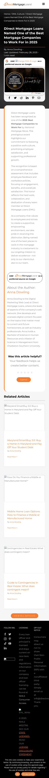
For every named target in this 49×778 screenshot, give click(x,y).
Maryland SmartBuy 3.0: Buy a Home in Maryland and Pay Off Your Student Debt (24, 444)
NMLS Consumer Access (24, 699)
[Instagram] (5, 639)
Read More (11, 457)
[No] (45, 767)
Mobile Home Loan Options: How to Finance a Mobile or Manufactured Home (23, 515)
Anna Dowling (14, 49)
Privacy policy (28, 774)
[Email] (39, 98)
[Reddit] (21, 98)
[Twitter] (15, 98)
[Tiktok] (5, 643)
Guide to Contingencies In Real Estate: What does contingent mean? (22, 586)
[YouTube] (9, 643)
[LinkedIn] (27, 98)
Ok (17, 774)
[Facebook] (9, 98)
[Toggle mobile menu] (43, 4)
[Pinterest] (33, 98)
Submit (23, 379)
